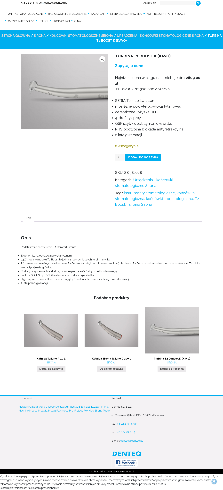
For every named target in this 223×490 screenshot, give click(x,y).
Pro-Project (76, 410)
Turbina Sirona (139, 204)
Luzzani (96, 406)
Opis (28, 218)
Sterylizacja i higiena (126, 13)
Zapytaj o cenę (129, 65)
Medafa (43, 410)
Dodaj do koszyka (143, 157)
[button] (102, 59)
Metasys (23, 406)
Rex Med (88, 410)
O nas (78, 21)
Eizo (81, 406)
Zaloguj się (149, 2)
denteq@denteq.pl (55, 2)
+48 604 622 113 (125, 432)
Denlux (59, 406)
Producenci (61, 21)
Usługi (43, 21)
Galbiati (34, 406)
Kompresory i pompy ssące (165, 13)
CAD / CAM (98, 13)
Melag (52, 410)
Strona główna (15, 36)
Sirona (40, 36)
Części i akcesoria (21, 21)
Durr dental (71, 406)
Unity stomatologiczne (25, 13)
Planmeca (62, 410)
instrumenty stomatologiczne (149, 193)
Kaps (87, 406)
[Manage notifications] (214, 481)
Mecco (33, 410)
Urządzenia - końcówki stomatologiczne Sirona (160, 36)
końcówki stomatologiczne (169, 198)
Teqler (106, 410)
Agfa (42, 406)
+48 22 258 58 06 (31, 2)
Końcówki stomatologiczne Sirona (81, 36)
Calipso (50, 406)
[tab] (28, 218)
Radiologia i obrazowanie (67, 13)
